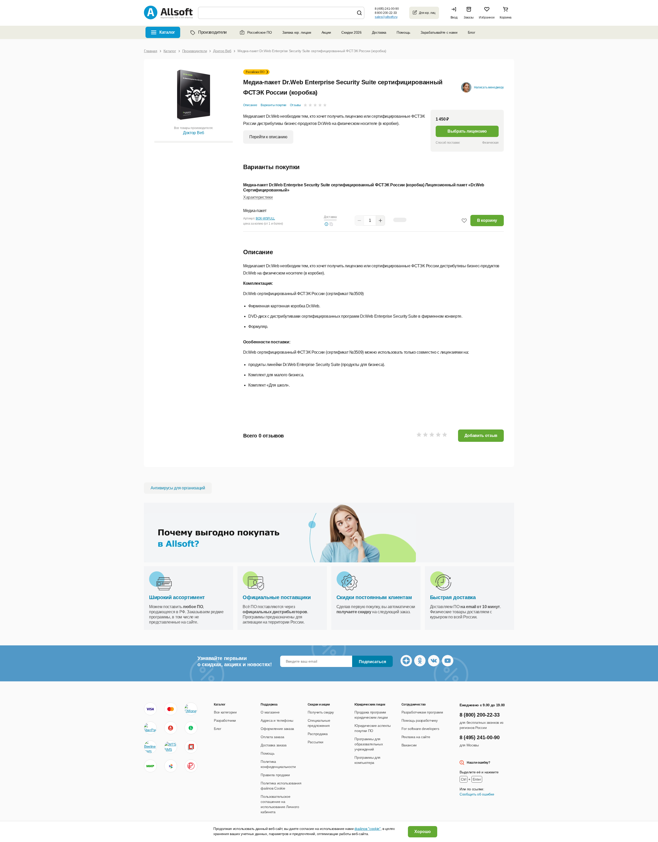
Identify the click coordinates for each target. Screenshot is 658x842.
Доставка (379, 32)
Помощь (403, 32)
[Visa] (150, 709)
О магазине (270, 712)
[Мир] (150, 766)
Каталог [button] (167, 32)
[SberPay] (150, 728)
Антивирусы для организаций (178, 488)
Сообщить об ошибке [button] (477, 794)
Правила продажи (275, 775)
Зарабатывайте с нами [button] (439, 32)
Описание (250, 105)
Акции (326, 32)
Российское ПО (259, 32)
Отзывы (295, 105)
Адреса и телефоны (277, 720)
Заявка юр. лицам (296, 32)
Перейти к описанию (268, 137)
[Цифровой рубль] (191, 766)
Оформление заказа (277, 729)
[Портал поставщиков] (191, 747)
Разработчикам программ (422, 712)
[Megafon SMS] (191, 728)
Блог (471, 32)
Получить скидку (321, 712)
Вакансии (409, 745)
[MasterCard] (171, 709)
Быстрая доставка (453, 597)
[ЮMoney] (191, 708)
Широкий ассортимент (177, 597)
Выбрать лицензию (467, 131)
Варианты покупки (273, 105)
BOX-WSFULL (265, 218)
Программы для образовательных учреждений (368, 744)
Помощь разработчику (419, 720)
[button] (455, 13)
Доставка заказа (273, 745)
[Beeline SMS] (150, 747)
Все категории (225, 712)
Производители (212, 32)
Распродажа (318, 734)
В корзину (487, 220)
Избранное (487, 17)
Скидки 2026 (351, 32)
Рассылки (315, 742)
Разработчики (225, 720)
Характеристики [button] (258, 197)
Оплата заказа (272, 737)
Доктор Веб (193, 133)
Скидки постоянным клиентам (374, 597)
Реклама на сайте (415, 737)
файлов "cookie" (367, 829)
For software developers (420, 729)
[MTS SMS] (170, 747)
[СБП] (171, 766)
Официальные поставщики (276, 597)
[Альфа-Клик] (171, 728)
